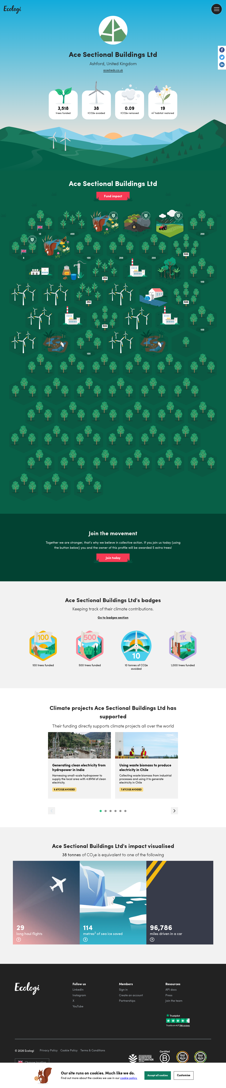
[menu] (216, 9)
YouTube (78, 1006)
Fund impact (113, 196)
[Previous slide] (51, 810)
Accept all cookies (157, 1075)
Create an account (131, 995)
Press (168, 995)
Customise (183, 1075)
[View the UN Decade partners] (141, 1059)
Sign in (123, 989)
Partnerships (127, 1000)
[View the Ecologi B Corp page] (165, 1058)
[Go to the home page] (12, 9)
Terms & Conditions (92, 1050)
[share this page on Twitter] (222, 58)
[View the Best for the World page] (183, 1058)
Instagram (79, 995)
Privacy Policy (49, 1050)
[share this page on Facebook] (222, 50)
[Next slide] (174, 810)
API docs (171, 989)
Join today (113, 557)
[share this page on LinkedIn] (222, 65)
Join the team (173, 1000)
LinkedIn (78, 989)
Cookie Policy (69, 1050)
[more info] (18, 939)
